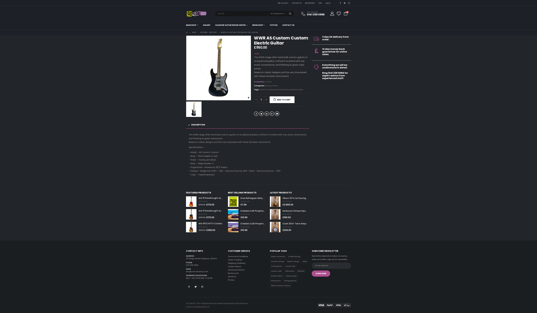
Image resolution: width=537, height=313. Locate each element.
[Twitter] (345, 3)
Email (277, 113)
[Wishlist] (338, 14)
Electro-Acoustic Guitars (281, 285)
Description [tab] (198, 124)
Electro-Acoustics (278, 256)
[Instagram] (349, 3)
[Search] (290, 13)
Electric (268, 85)
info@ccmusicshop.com (197, 271)
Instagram (202, 287)
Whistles (301, 271)
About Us (232, 276)
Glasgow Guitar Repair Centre (230, 25)
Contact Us (297, 3)
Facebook (256, 113)
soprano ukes (276, 271)
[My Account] (332, 14)
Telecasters (290, 271)
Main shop (191, 25)
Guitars (275, 85)
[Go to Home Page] (187, 32)
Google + (272, 113)
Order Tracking (235, 259)
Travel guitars (276, 266)
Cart (320, 3)
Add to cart (284, 99)
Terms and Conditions (238, 256)
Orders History (234, 266)
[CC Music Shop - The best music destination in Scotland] (196, 13)
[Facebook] (340, 3)
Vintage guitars (290, 281)
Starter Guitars (277, 276)
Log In (328, 3)
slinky (304, 261)
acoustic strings (277, 261)
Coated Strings (294, 256)
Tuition (273, 25)
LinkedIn (266, 113)
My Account (283, 3)
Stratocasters (297, 89)
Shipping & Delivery (237, 263)
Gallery (206, 25)
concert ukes (290, 266)
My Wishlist (310, 3)
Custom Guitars (266, 89)
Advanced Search (236, 270)
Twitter (261, 113)
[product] (191, 201)
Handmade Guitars (282, 89)
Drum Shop (257, 25)
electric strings (293, 261)
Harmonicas (276, 281)
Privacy (231, 280)
